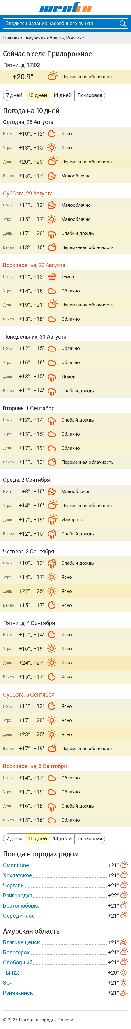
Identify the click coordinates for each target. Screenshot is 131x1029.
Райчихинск (18, 993)
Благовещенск (21, 942)
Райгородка (17, 895)
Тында (11, 972)
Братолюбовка (21, 905)
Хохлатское (17, 875)
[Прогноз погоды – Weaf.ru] (65, 7)
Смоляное (16, 865)
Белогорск (16, 952)
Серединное (19, 915)
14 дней (62, 95)
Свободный (18, 962)
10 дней (37, 95)
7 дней (14, 95)
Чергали (13, 885)
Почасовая (89, 95)
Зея (7, 982)
